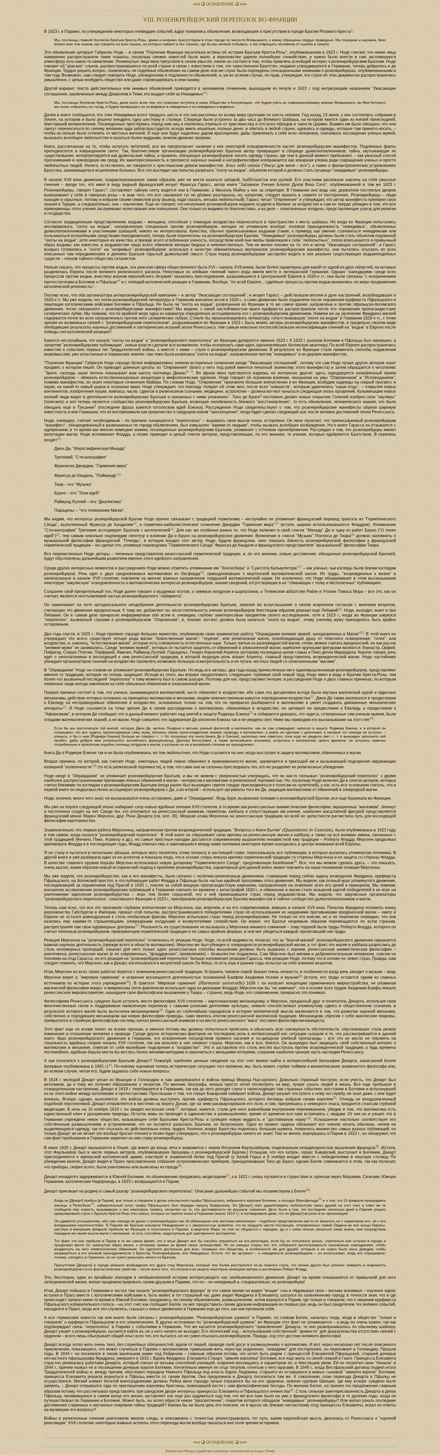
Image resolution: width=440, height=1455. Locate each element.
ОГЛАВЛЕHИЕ (220, 4)
